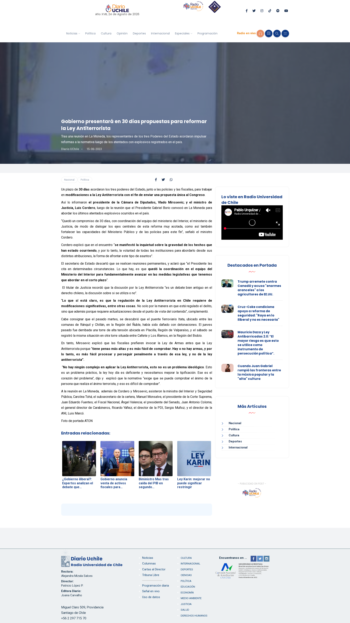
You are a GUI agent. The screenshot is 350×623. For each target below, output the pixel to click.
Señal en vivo (151, 591)
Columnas (149, 563)
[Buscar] (277, 33)
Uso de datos (151, 597)
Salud (185, 609)
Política (90, 33)
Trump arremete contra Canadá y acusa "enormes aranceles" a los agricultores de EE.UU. (259, 287)
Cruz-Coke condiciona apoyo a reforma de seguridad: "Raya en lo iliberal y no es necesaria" (258, 313)
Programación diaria (155, 585)
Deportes (139, 33)
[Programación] (268, 33)
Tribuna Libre (150, 575)
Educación (188, 586)
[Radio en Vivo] (260, 33)
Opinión (122, 33)
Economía (187, 592)
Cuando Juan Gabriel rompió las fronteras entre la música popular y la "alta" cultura (259, 372)
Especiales (182, 33)
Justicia (186, 604)
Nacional (69, 179)
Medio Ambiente (191, 598)
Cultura (106, 33)
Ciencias (186, 575)
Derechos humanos (194, 615)
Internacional (160, 33)
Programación (207, 33)
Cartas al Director (153, 569)
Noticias (71, 33)
